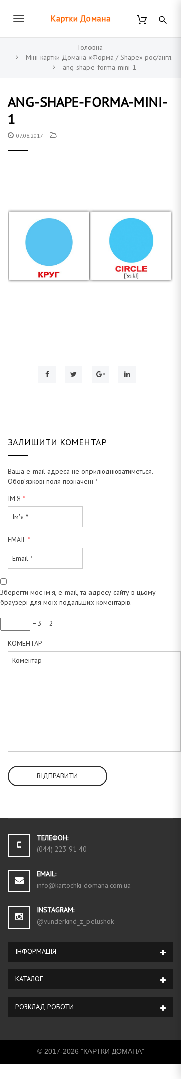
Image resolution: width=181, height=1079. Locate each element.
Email (19, 539)
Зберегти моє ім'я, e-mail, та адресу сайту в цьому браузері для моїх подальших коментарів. (78, 597)
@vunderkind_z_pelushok (75, 921)
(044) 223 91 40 (62, 849)
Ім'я (16, 498)
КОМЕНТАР (25, 643)
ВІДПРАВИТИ (57, 775)
